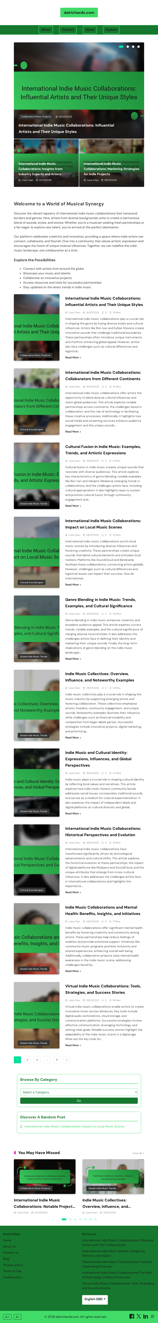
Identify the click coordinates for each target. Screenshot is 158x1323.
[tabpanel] (79, 90)
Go (79, 1101)
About (45, 30)
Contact (68, 30)
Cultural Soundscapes (31, 429)
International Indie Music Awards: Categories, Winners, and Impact (113, 1253)
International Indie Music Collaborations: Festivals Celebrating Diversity (117, 1264)
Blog (6, 1259)
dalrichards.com (79, 12)
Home (90, 30)
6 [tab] (91, 1219)
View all (137, 1153)
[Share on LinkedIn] (146, 1317)
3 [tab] (133, 46)
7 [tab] (96, 1219)
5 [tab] (86, 1219)
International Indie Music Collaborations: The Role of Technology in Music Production (117, 1275)
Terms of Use (12, 1271)
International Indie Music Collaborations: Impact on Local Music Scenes (74, 1126)
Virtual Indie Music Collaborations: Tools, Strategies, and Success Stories (118, 1285)
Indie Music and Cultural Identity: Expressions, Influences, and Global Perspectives (98, 759)
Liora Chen (27, 180)
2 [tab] (128, 46)
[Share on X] (139, 1317)
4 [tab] (138, 46)
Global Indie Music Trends (33, 503)
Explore (111, 30)
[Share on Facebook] (132, 1317)
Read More (72, 357)
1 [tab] (121, 46)
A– (17, 1317)
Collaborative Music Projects (36, 116)
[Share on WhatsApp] (152, 1317)
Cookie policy (12, 1277)
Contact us (10, 1253)
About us (9, 1246)
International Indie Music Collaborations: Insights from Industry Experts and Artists (40, 169)
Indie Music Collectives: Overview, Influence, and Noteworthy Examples (105, 1206)
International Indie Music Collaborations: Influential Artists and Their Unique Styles (117, 1242)
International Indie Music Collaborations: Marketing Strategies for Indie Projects (112, 169)
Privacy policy (13, 1265)
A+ (7, 1317)
